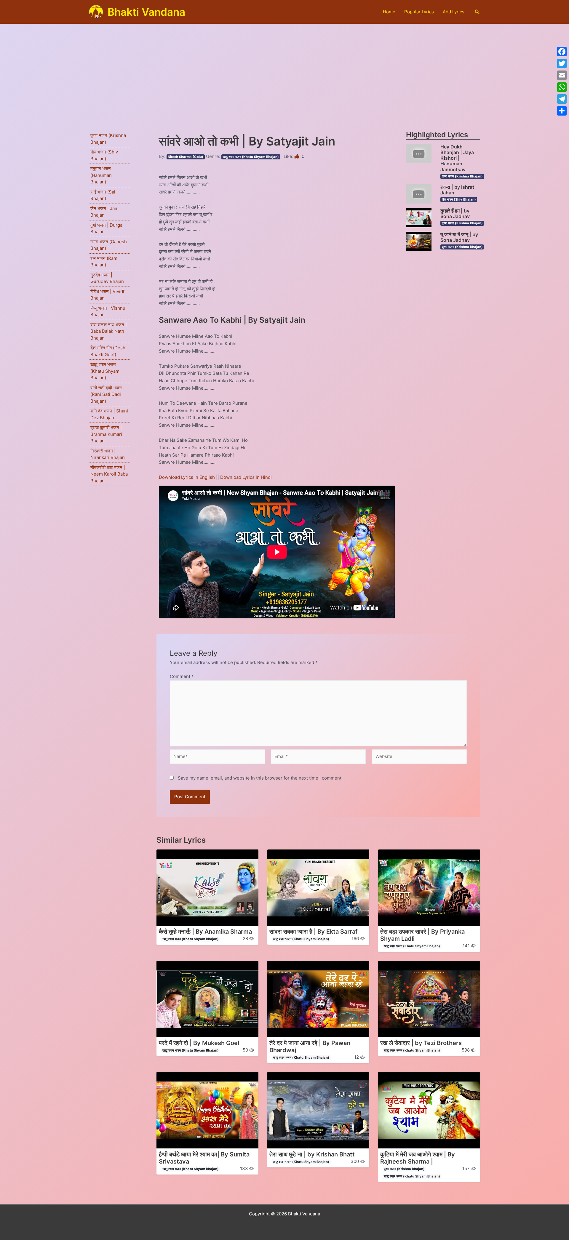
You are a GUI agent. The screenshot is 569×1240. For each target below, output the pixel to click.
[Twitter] (562, 63)
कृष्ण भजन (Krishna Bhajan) (462, 176)
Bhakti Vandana (146, 12)
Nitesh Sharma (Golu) (185, 157)
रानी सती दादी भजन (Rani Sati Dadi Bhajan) (106, 394)
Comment (182, 676)
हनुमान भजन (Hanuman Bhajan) (101, 175)
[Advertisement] (284, 68)
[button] (477, 12)
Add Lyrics (453, 12)
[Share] (562, 111)
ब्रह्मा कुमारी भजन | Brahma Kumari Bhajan (106, 434)
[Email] (562, 75)
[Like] (297, 156)
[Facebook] (562, 51)
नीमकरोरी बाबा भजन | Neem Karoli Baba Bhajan (109, 474)
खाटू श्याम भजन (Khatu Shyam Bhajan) (104, 370)
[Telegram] (562, 99)
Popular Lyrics (419, 12)
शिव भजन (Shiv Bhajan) (459, 199)
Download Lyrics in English (187, 477)
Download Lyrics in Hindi (246, 477)
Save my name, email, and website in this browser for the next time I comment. (260, 778)
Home (389, 12)
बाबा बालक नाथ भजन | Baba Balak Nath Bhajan (108, 331)
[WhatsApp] (562, 87)
